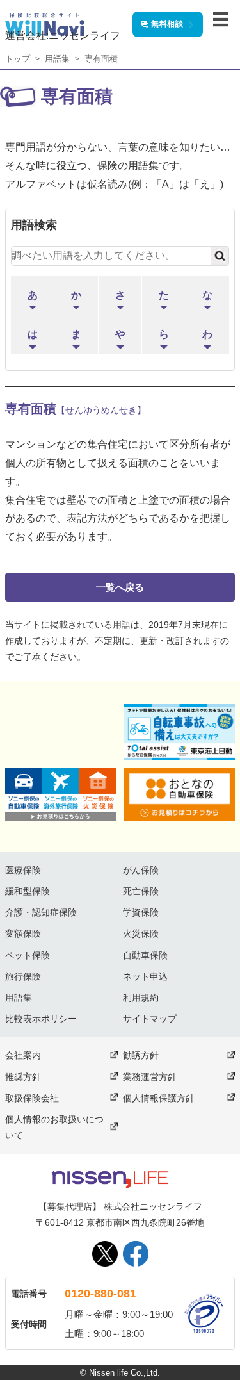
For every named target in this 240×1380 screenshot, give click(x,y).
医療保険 (23, 870)
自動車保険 (145, 955)
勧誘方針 (141, 1055)
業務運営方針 (150, 1077)
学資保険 (141, 912)
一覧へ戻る (120, 587)
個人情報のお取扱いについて (54, 1127)
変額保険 (23, 933)
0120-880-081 (100, 1293)
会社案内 (23, 1055)
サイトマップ (150, 1019)
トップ (17, 58)
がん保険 (141, 870)
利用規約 (141, 997)
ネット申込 (145, 976)
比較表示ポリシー (41, 1019)
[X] (105, 1254)
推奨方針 (23, 1077)
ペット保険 (27, 955)
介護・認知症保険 (41, 912)
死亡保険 (141, 891)
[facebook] (135, 1254)
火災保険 (141, 933)
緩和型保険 (27, 891)
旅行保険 (23, 976)
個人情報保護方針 (159, 1098)
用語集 (57, 58)
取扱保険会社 (32, 1098)
